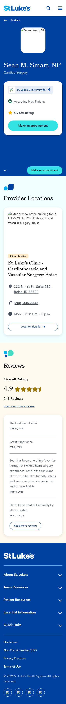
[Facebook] (8, 692)
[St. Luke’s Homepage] (19, 556)
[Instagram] (41, 692)
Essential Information (20, 612)
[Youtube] (30, 692)
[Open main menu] (58, 8)
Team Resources (16, 587)
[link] (21, 112)
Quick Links (12, 625)
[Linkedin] (19, 692)
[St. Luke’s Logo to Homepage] (17, 8)
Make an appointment (33, 125)
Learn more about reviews (19, 406)
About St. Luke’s (16, 575)
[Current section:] (5, 170)
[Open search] (48, 8)
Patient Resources (17, 600)
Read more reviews (25, 526)
